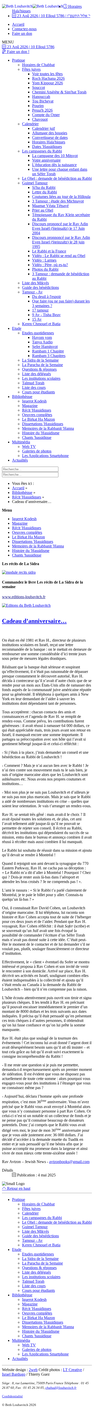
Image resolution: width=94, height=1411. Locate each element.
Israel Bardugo (13, 1374)
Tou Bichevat (42, 101)
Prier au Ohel (42, 210)
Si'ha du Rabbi (43, 187)
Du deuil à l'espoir (46, 296)
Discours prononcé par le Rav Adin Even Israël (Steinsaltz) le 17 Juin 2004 (60, 228)
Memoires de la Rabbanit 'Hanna (48, 428)
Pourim (38, 106)
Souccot (38, 87)
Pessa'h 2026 (42, 110)
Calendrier (30, 124)
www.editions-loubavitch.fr (23, 597)
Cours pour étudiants (38, 392)
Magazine (30, 406)
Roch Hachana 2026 (48, 78)
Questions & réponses (39, 369)
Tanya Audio (42, 342)
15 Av (37, 319)
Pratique (18, 60)
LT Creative (72, 1370)
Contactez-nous (24, 29)
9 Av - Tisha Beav (46, 315)
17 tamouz (40, 310)
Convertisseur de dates (50, 137)
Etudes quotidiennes (38, 333)
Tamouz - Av (32, 292)
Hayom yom (42, 337)
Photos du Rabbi (45, 269)
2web (33, 1370)
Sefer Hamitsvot (45, 346)
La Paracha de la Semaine (42, 365)
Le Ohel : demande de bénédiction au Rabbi (57, 178)
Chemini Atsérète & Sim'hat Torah (59, 92)
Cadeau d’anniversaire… (34, 621)
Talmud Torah (33, 383)
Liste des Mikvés (35, 283)
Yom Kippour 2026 (47, 83)
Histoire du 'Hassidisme (40, 433)
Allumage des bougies (49, 133)
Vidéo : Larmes (44, 260)
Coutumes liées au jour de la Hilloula (61, 196)
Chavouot (40, 119)
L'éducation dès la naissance (54, 165)
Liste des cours (34, 387)
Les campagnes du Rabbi (42, 151)
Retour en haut (18, 1188)
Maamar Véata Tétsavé (50, 206)
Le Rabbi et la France (49, 251)
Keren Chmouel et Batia (41, 324)
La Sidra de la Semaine (40, 360)
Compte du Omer (46, 115)
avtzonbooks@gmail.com (69, 1162)
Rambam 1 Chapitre (48, 351)
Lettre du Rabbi (44, 192)
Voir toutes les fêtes (47, 74)
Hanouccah (41, 96)
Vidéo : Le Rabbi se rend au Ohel (58, 256)
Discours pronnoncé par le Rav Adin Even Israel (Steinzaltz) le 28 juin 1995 (61, 242)
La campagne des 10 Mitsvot (55, 156)
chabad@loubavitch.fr (60, 1388)
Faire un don (22, 33)
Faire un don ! (17, 51)
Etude (16, 328)
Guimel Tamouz (35, 183)
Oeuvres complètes (37, 415)
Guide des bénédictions (40, 287)
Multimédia (21, 442)
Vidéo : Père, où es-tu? (50, 265)
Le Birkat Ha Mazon (38, 419)
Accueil (18, 24)
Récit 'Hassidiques (36, 410)
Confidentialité (12, 1396)
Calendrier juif (43, 128)
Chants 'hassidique (36, 437)
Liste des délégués (36, 374)
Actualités (20, 460)
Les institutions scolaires (41, 378)
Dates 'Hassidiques (47, 146)
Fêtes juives (31, 69)
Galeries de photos (36, 451)
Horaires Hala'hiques (48, 142)
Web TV (29, 446)
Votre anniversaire (46, 160)
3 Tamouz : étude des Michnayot (58, 201)
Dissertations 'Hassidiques (42, 424)
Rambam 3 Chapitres (48, 356)
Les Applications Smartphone (45, 455)
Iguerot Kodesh (34, 401)
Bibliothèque (22, 396)
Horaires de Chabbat (38, 65)
